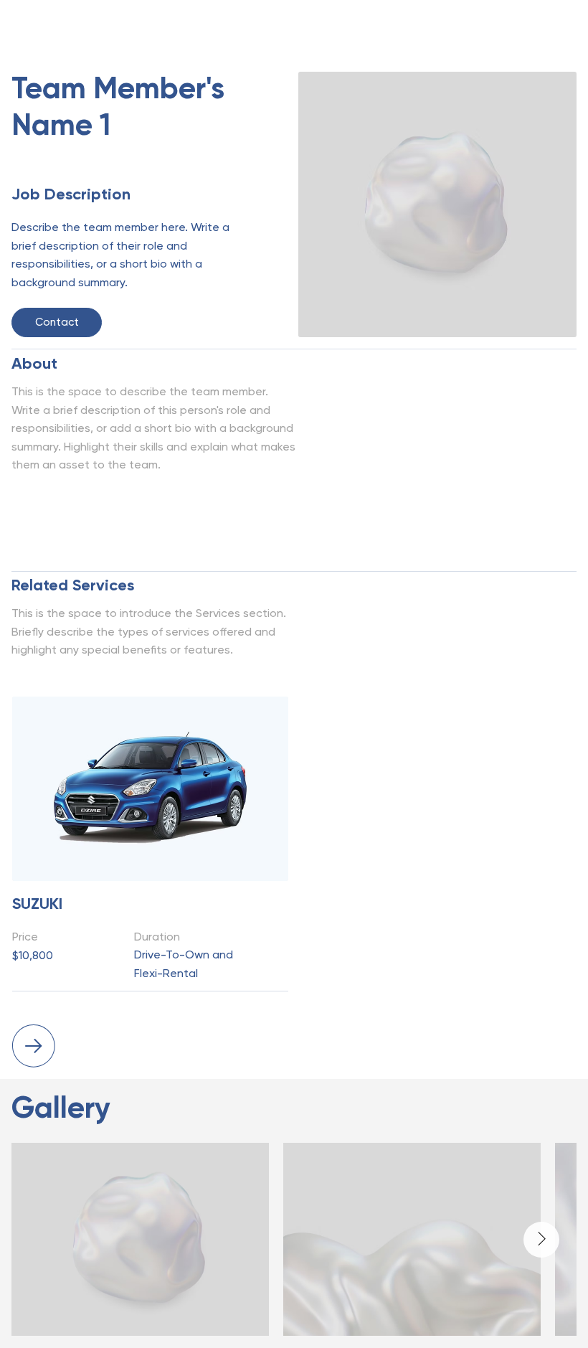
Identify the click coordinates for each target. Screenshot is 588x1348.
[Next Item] (541, 1240)
